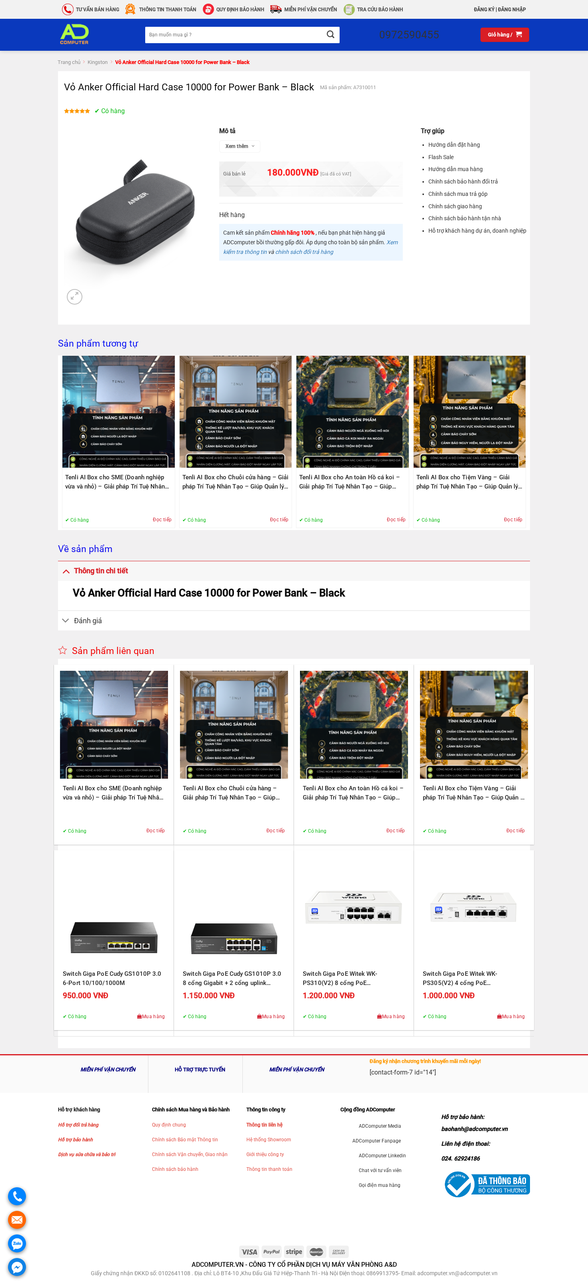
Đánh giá (88, 621)
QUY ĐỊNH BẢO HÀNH (240, 9)
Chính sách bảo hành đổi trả (463, 181)
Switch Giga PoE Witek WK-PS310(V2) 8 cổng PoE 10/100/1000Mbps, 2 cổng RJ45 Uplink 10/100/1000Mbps (348, 979)
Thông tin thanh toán (269, 1169)
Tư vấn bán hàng (97, 9)
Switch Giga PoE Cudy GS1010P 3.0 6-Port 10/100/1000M (112, 978)
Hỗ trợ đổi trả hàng (78, 1125)
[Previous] (64, 442)
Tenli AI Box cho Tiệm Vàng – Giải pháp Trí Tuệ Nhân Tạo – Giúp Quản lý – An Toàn (467, 482)
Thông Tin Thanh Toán (167, 9)
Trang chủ (69, 62)
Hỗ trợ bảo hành (75, 1139)
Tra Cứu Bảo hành (380, 9)
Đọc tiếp (162, 519)
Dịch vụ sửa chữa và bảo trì (86, 1154)
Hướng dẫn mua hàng (455, 169)
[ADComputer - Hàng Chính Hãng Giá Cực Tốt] (87, 35)
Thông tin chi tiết (101, 571)
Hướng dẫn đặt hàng (454, 145)
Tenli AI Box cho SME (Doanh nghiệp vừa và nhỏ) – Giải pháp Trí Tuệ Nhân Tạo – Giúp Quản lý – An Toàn (115, 482)
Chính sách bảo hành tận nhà (464, 218)
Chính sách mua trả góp (458, 194)
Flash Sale (441, 157)
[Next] (524, 442)
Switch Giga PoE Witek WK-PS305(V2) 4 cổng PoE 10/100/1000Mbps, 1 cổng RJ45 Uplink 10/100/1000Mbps (468, 979)
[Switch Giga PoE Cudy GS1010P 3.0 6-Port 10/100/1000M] (114, 910)
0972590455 (409, 35)
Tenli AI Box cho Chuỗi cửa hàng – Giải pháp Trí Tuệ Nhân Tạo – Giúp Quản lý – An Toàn (235, 482)
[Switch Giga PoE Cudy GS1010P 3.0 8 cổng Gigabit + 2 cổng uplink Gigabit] (234, 910)
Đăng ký (484, 9)
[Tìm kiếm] (330, 35)
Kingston (98, 62)
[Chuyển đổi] (66, 570)
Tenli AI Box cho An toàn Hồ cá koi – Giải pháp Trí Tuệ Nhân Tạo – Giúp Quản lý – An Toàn (349, 482)
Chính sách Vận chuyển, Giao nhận (190, 1154)
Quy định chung (169, 1125)
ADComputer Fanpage (376, 1141)
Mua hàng (153, 1016)
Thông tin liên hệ (264, 1125)
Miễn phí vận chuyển (310, 9)
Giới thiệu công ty (265, 1154)
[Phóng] (74, 297)
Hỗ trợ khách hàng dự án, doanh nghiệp (477, 230)
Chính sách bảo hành (175, 1169)
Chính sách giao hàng (455, 206)
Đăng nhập (512, 9)
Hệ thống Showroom (268, 1139)
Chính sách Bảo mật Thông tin (185, 1139)
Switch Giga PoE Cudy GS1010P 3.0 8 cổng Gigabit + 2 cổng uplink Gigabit (232, 979)
